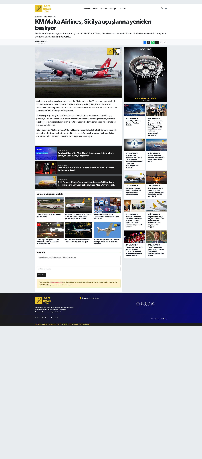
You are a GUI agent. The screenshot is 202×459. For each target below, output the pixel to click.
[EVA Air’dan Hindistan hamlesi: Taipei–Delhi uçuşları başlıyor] (78, 230)
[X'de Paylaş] (148, 42)
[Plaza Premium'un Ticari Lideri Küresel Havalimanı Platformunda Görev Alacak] (156, 236)
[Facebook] (138, 304)
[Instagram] (145, 304)
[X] (142, 304)
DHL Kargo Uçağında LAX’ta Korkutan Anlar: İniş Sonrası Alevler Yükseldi (48, 242)
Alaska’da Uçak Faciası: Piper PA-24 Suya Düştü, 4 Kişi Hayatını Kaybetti (107, 242)
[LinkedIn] (149, 304)
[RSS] (153, 304)
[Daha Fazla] (157, 42)
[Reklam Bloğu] (145, 75)
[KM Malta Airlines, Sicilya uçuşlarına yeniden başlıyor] (78, 72)
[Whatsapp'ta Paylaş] (153, 42)
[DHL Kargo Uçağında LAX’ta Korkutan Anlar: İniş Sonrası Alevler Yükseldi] (50, 230)
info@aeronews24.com (90, 298)
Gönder (41, 275)
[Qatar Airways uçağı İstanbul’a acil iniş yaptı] (50, 205)
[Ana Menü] (166, 8)
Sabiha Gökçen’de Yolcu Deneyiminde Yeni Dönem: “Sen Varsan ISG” (106, 216)
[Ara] (162, 8)
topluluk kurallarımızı (56, 282)
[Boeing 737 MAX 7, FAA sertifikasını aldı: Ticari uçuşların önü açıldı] (156, 145)
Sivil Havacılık (90, 8)
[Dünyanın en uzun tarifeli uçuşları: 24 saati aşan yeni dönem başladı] (134, 177)
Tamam (86, 324)
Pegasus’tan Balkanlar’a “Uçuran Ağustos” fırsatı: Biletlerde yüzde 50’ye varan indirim (78, 216)
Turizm (123, 8)
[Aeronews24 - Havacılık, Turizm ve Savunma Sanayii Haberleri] (43, 9)
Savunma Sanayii (108, 8)
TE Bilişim (164, 319)
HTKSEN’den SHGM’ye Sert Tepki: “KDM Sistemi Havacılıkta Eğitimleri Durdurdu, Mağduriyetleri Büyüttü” (134, 161)
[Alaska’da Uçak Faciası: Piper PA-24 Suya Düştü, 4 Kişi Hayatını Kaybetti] (107, 230)
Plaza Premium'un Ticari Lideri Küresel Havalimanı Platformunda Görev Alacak (156, 251)
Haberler (38, 16)
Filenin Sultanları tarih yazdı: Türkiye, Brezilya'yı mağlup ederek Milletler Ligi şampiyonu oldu (134, 251)
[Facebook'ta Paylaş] (145, 42)
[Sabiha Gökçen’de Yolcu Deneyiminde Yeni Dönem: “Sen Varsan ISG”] (107, 205)
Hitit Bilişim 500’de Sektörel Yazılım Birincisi (133, 123)
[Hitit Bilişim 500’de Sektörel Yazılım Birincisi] (134, 110)
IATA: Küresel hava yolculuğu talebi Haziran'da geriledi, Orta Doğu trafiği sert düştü (156, 192)
